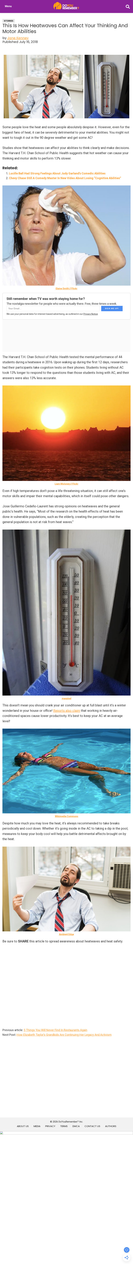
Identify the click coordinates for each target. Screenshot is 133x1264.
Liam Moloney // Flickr (66, 484)
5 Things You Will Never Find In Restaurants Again (55, 1030)
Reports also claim (66, 711)
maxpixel (66, 698)
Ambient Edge (66, 934)
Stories (8, 20)
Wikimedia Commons (66, 816)
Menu (8, 6)
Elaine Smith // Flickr (66, 288)
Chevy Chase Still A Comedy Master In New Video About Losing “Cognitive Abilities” (65, 178)
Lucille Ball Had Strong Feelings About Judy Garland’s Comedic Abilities (57, 173)
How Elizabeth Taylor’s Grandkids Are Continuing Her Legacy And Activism (64, 1034)
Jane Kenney (18, 38)
